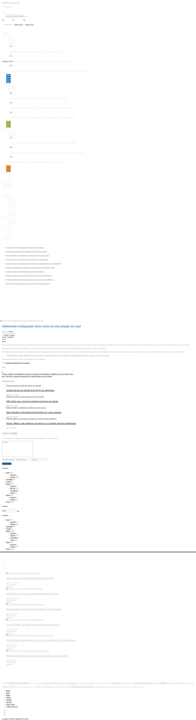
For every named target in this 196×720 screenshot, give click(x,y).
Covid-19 (55, 683)
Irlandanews (181, 683)
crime (67, 683)
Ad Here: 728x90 (7, 61)
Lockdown (11, 686)
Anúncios (9, 187)
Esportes (13, 42)
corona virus (37, 683)
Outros (8, 502)
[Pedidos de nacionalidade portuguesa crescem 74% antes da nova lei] (12, 147)
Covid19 (62, 683)
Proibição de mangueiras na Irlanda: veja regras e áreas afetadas (29, 280)
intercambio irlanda (127, 683)
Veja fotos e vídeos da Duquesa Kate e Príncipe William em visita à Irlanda (27, 376)
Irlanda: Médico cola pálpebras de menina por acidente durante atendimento (33, 264)
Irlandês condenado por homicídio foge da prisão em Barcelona (29, 275)
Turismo (8, 173)
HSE (105, 683)
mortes (34, 687)
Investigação (155, 683)
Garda (82, 683)
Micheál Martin (25, 687)
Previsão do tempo (99, 687)
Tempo (12, 44)
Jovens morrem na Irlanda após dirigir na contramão (38, 98)
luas (28, 363)
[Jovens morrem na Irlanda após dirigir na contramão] (12, 93)
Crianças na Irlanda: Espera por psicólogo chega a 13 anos (42, 61)
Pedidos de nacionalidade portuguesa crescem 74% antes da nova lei (47, 152)
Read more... (10, 586)
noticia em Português (43, 687)
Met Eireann (19, 687)
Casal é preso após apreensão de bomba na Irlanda (25, 272)
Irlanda (8, 35)
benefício (4, 683)
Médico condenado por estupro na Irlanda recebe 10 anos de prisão (30, 268)
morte (30, 687)
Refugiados (120, 687)
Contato (8, 7)
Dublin (15, 363)
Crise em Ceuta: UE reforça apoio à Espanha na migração (27, 259)
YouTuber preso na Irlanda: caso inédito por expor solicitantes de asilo (48, 70)
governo (91, 683)
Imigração (109, 683)
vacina (142, 687)
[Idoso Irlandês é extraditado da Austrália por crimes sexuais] (12, 112)
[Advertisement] (98, 304)
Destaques (9, 479)
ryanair (131, 687)
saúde (134, 687)
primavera (108, 687)
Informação (116, 683)
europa (78, 683)
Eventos (8, 182)
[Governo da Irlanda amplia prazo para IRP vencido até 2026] (12, 138)
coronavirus (45, 683)
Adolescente (9, 363)
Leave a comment (7, 337)
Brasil (7, 84)
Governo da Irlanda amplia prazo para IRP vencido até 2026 (42, 142)
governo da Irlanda (99, 683)
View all (8, 75)
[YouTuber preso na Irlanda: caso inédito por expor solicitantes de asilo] (12, 66)
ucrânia (138, 687)
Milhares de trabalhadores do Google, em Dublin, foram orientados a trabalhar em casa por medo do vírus (37, 374)
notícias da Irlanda (65, 687)
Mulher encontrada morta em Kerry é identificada (36, 51)
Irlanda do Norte (172, 683)
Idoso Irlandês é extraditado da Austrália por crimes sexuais (42, 117)
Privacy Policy (10, 704)
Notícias (12, 37)
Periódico (9, 288)
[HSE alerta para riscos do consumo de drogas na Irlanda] (12, 103)
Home (4, 339)
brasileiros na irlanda (17, 683)
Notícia (52, 686)
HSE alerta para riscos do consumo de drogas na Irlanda (40, 107)
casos (30, 683)
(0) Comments (11, 584)
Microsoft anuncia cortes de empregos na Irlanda (36, 161)
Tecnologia (13, 40)
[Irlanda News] (23, 24)
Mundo (8, 129)
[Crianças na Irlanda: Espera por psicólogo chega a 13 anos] (12, 56)
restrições (126, 686)
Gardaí (87, 683)
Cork (33, 683)
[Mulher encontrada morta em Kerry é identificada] (12, 46)
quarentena (114, 687)
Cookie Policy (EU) (12, 706)
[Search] (18, 511)
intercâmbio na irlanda (142, 683)
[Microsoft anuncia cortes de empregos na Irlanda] (12, 157)
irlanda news (188, 683)
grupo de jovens (22, 363)
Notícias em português (82, 686)
